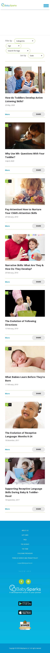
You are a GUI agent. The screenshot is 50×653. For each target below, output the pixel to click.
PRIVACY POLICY (32, 558)
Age (9, 46)
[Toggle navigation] (46, 6)
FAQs (25, 540)
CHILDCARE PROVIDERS (25, 553)
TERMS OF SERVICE (18, 558)
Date (32, 55)
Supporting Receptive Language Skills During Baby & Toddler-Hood (23, 492)
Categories (20, 41)
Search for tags (14, 51)
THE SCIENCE (25, 544)
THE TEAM (25, 549)
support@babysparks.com (25, 563)
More (7, 114)
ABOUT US (25, 530)
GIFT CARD (25, 535)
